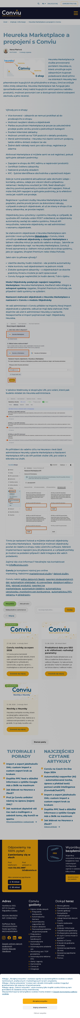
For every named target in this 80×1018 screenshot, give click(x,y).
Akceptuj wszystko (40, 1001)
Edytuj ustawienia (40, 1007)
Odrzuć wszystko (40, 1013)
